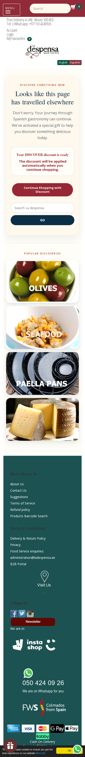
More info (41, 753)
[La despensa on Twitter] (22, 613)
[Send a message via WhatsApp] (77, 749)
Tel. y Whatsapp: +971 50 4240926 (29, 23)
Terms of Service (22, 503)
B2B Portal (18, 564)
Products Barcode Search (29, 516)
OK (69, 750)
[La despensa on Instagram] (30, 613)
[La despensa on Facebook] (14, 613)
